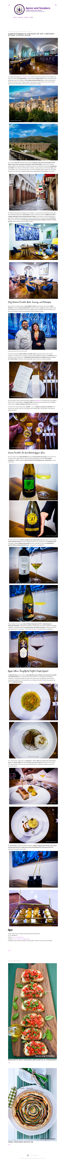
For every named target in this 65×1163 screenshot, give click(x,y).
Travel (26, 17)
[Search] (56, 4)
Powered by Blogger (34, 1155)
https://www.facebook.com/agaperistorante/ (21, 939)
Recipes (20, 17)
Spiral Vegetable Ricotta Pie (20, 1142)
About (15, 17)
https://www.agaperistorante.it (18, 937)
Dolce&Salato (37, 400)
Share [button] (9, 950)
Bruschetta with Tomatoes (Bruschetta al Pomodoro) (32, 1060)
